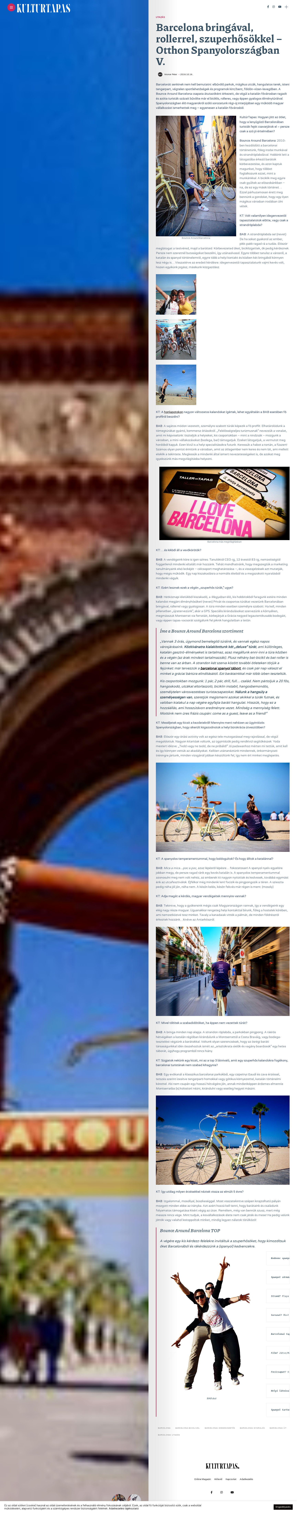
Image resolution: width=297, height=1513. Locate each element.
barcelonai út (278, 1428)
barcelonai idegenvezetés (220, 1428)
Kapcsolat (231, 1479)
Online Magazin (202, 1479)
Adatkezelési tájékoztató (124, 1508)
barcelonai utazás (169, 1435)
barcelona (164, 1428)
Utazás (160, 17)
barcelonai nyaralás (252, 1428)
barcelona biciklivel (187, 1428)
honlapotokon (173, 412)
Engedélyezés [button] (283, 1507)
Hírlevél (218, 1479)
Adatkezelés (246, 1479)
